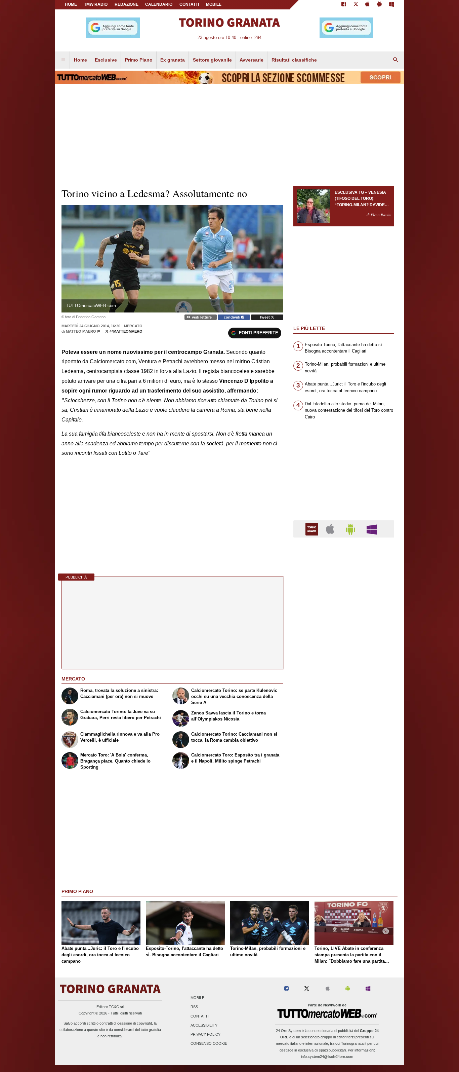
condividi (232, 317)
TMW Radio (96, 4)
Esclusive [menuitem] (106, 60)
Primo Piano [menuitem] (139, 60)
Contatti (200, 1016)
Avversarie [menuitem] (251, 60)
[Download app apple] (368, 4)
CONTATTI (189, 4)
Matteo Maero (81, 331)
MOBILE (213, 4)
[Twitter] (356, 4)
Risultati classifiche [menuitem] (294, 60)
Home (71, 4)
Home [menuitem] (80, 60)
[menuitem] (63, 60)
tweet (265, 317)
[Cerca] (396, 60)
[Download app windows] (391, 4)
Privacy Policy (205, 1034)
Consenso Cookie (209, 1044)
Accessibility (204, 1025)
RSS (194, 1007)
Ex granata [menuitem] (172, 60)
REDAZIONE (126, 4)
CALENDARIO (158, 4)
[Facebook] (343, 4)
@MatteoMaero (125, 331)
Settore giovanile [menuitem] (212, 60)
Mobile (197, 998)
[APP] (312, 528)
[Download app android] (379, 4)
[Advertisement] (343, 804)
